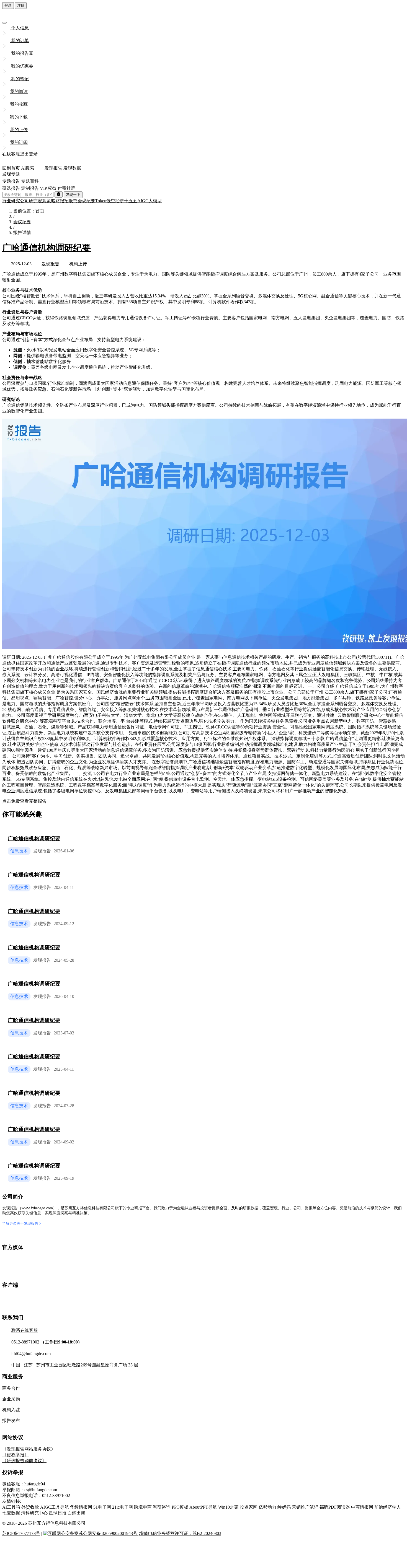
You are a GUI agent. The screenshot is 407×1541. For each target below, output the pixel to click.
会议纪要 (22, 221)
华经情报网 (81, 1507)
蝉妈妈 (284, 1507)
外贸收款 (30, 1507)
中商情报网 (362, 1507)
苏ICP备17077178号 (21, 1533)
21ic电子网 (122, 1507)
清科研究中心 (34, 1513)
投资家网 (248, 1507)
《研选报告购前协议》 (24, 1460)
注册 (20, 5)
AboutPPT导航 (203, 1507)
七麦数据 (11, 1513)
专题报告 (11, 181)
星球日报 (57, 1513)
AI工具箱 (11, 1507)
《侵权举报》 (15, 1454)
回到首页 (11, 168)
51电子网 (102, 1507)
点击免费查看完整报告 (24, 801)
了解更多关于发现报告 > (21, 1223)
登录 (8, 5)
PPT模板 (180, 1507)
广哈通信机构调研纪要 (46, 248)
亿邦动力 (267, 1507)
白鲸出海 (76, 1513)
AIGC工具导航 (54, 1507)
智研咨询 (162, 1507)
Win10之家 (228, 1507)
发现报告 (50, 263)
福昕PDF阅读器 (335, 1507)
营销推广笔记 (305, 1507)
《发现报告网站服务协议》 (28, 1449)
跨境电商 (143, 1507)
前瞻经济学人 (387, 1507)
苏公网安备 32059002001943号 (108, 1533)
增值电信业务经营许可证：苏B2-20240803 (180, 1533)
